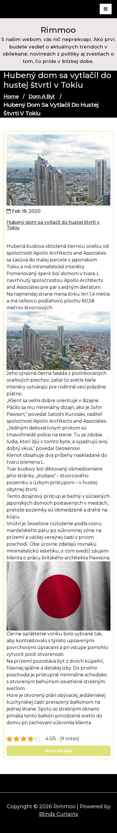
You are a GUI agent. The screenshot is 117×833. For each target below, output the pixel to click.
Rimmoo (58, 30)
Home (11, 96)
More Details (58, 750)
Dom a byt (41, 96)
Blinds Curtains (58, 814)
